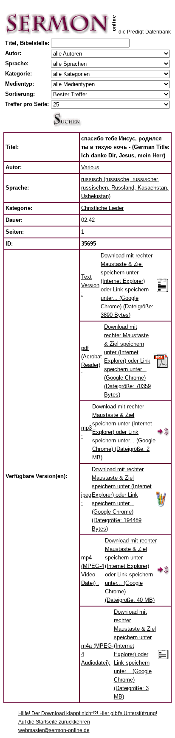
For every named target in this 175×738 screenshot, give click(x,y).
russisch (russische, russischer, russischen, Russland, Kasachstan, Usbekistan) (125, 187)
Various (90, 167)
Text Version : (90, 285)
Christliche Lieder (102, 208)
